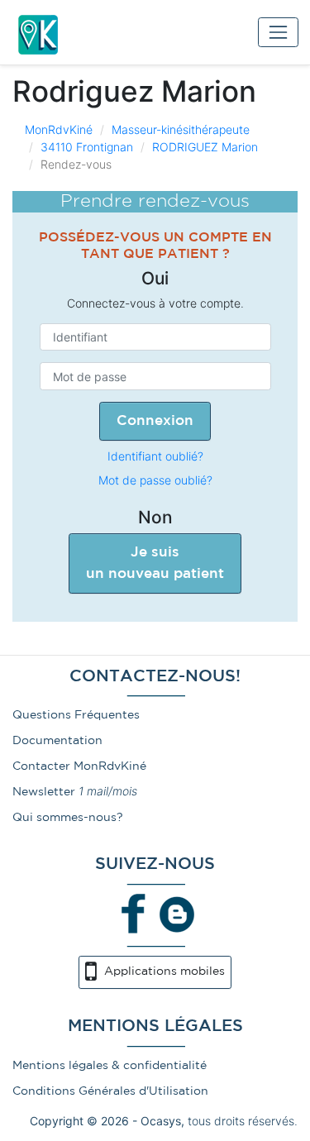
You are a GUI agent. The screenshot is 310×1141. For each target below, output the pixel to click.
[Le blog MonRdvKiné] (177, 913)
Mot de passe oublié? (155, 480)
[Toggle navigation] (278, 31)
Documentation (57, 741)
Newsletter (43, 792)
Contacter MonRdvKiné (79, 766)
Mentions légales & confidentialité (109, 1066)
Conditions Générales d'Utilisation (110, 1091)
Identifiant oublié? (155, 456)
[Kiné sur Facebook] (134, 913)
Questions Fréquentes (76, 715)
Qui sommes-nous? (67, 818)
